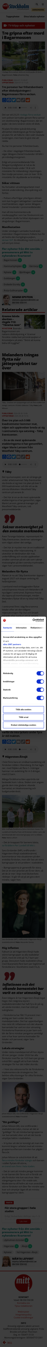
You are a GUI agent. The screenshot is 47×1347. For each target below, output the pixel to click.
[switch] (40, 681)
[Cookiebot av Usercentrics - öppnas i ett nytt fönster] (33, 620)
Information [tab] (21, 627)
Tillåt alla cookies (23, 709)
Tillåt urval (23, 717)
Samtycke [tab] (7, 627)
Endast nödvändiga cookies (23, 725)
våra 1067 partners (12, 644)
